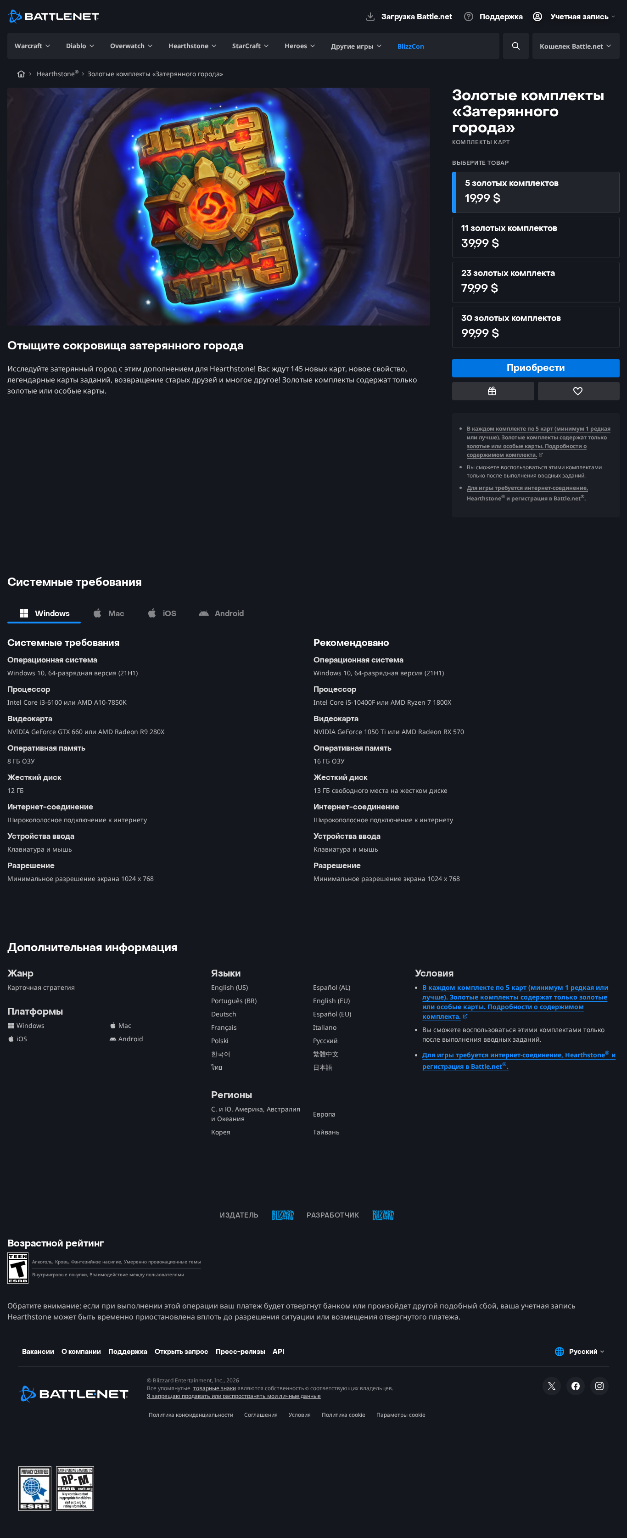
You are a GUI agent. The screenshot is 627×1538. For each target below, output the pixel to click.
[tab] (44, 613)
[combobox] (508, 46)
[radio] (536, 192)
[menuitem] (33, 46)
